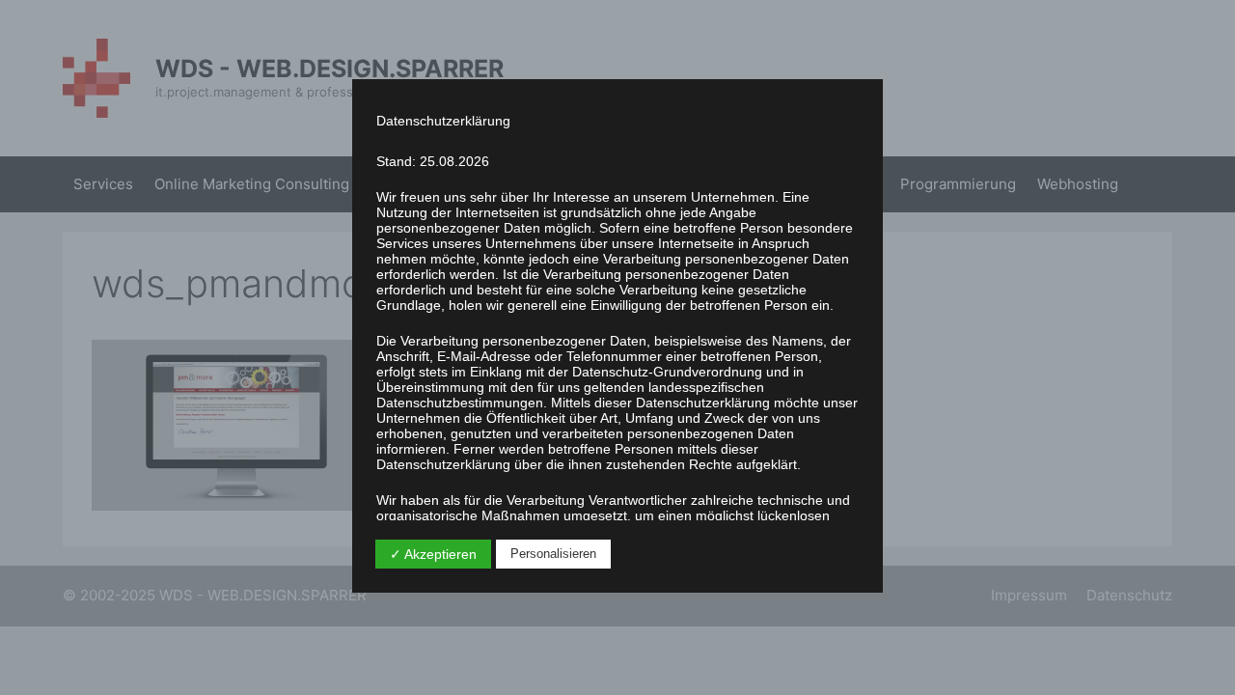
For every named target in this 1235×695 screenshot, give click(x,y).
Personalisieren (553, 553)
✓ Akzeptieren (433, 554)
